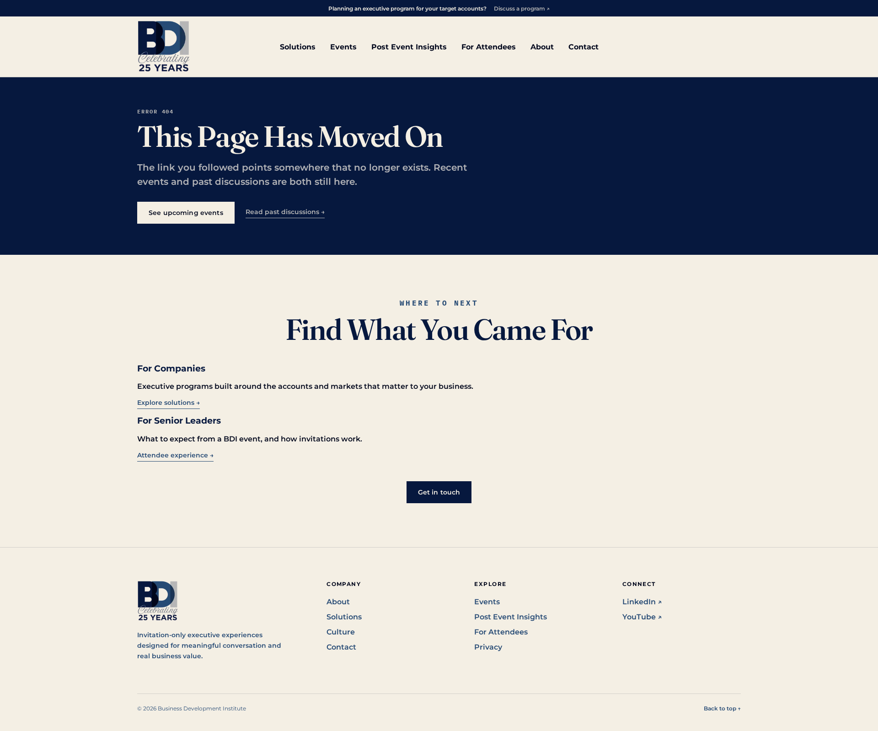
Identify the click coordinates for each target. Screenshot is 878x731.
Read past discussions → (285, 212)
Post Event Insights (409, 47)
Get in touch (439, 492)
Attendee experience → (175, 455)
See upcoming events (186, 213)
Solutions (298, 47)
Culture (341, 632)
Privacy (488, 647)
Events (343, 47)
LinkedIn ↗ (642, 601)
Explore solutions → (168, 402)
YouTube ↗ (642, 617)
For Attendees (488, 47)
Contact (583, 47)
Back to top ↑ (722, 708)
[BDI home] (163, 46)
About (542, 47)
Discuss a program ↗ (522, 8)
